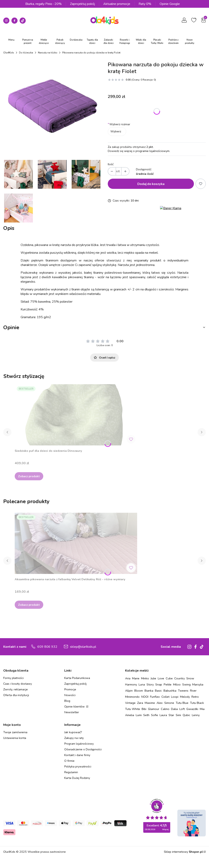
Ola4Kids (8, 52)
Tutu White (132, 709)
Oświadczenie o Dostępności (83, 749)
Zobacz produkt (29, 476)
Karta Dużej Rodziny (77, 778)
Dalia (174, 709)
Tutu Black (197, 703)
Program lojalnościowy (79, 744)
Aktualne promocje (116, 4)
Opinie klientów (75, 707)
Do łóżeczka (26, 52)
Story (150, 684)
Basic (158, 691)
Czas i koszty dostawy (17, 684)
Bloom (138, 691)
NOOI (144, 697)
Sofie (154, 715)
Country (179, 678)
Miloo (177, 684)
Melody (185, 697)
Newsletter (71, 712)
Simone (169, 703)
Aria (127, 678)
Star (171, 715)
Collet (165, 697)
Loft (182, 709)
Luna (142, 684)
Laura (163, 715)
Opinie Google (170, 4)
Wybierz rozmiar (119, 124)
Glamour (153, 709)
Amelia (129, 715)
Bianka (149, 691)
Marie (135, 678)
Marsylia (197, 684)
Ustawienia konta (14, 738)
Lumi (139, 715)
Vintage (130, 703)
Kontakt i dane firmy (77, 755)
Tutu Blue (182, 703)
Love (161, 678)
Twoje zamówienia (15, 732)
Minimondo (132, 697)
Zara (140, 703)
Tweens (183, 691)
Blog (67, 701)
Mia (202, 709)
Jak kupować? (73, 732)
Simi (178, 715)
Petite (167, 684)
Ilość (110, 164)
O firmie (69, 761)
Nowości (70, 695)
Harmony (131, 684)
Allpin (129, 691)
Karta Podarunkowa (77, 678)
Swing (186, 684)
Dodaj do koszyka (151, 184)
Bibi (144, 709)
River (193, 691)
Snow (190, 678)
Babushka (169, 691)
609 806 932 (47, 646)
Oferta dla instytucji (16, 695)
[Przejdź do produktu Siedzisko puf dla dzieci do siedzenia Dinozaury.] (76, 414)
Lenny (196, 715)
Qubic (186, 715)
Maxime (150, 703)
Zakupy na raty (74, 738)
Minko (145, 678)
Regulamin (71, 772)
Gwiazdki (192, 709)
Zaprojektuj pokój (82, 4)
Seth (146, 715)
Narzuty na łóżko (47, 52)
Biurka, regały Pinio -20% (43, 4)
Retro (195, 697)
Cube (169, 678)
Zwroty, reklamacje (15, 689)
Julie (153, 678)
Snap (158, 684)
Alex (160, 703)
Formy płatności (13, 678)
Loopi (174, 697)
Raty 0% (145, 4)
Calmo (165, 709)
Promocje (70, 689)
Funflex (155, 697)
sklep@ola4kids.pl (83, 646)
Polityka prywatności (77, 766)
